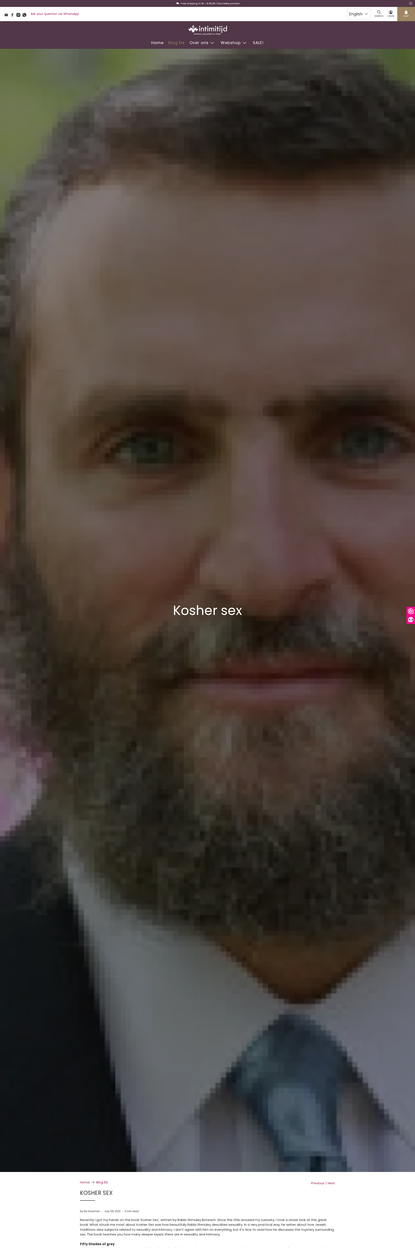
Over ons (199, 42)
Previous (317, 1183)
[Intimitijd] (207, 30)
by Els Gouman (90, 1211)
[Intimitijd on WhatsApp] (25, 16)
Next (331, 1183)
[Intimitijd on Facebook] (13, 16)
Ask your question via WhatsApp (55, 14)
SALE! (258, 42)
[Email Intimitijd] (7, 16)
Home (157, 42)
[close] (411, 3)
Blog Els (176, 42)
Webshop (231, 42)
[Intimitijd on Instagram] (19, 16)
